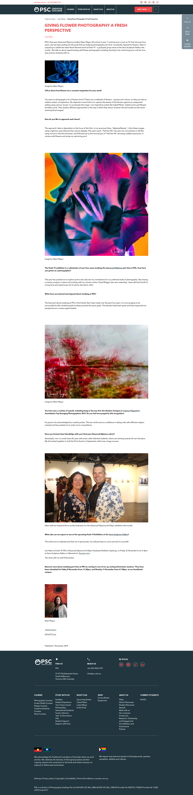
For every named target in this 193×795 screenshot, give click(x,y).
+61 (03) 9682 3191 (54, 2)
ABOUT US (110, 9)
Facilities (59, 699)
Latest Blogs (61, 19)
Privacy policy (48, 778)
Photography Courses (43, 700)
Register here (84, 553)
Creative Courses (50, 19)
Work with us (124, 710)
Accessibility (70, 778)
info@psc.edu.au (40, 2)
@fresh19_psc (50, 634)
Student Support (62, 721)
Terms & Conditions (85, 778)
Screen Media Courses (43, 703)
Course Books (103, 698)
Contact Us (123, 716)
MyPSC (143, 699)
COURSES (70, 9)
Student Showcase (126, 705)
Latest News (82, 702)
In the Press (81, 707)
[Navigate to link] (141, 2)
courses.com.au (101, 778)
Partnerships (60, 707)
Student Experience (63, 702)
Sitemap (37, 778)
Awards (122, 707)
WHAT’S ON (98, 9)
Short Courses (40, 714)
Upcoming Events (84, 699)
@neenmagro (50, 630)
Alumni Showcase (126, 702)
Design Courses (40, 706)
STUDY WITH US (84, 9)
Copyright (60, 778)
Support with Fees (62, 724)
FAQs (121, 699)
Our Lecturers (124, 713)
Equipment (102, 700)
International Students (64, 710)
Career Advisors (62, 713)
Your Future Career (63, 705)
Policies (122, 729)
